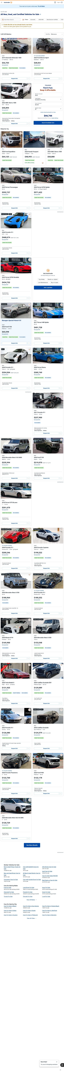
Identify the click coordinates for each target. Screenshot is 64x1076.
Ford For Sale (7, 887)
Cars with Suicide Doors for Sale (32, 879)
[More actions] (29, 78)
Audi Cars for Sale (47, 871)
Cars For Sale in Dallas (10, 910)
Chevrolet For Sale (9, 892)
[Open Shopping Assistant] (62, 1065)
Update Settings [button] (54, 118)
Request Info (14, 78)
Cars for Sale (4, 11)
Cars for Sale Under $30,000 (50, 876)
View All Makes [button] (31, 900)
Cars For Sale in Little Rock (49, 910)
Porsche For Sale (27, 892)
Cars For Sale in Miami (10, 906)
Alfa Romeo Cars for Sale (49, 867)
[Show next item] (28, 310)
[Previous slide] (3, 148)
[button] (55, 2)
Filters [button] (26, 19)
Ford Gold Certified (40, 55)
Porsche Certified (8, 545)
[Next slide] (61, 148)
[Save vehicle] (29, 40)
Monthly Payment (38, 93)
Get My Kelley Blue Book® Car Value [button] (48, 112)
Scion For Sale (46, 892)
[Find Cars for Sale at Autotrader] (8, 2)
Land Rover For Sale (28, 887)
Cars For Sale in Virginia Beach (50, 906)
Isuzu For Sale (46, 887)
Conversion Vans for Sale (11, 879)
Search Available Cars (48, 122)
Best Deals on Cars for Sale (49, 880)
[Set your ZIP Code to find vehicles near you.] (40, 14)
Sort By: (48, 34)
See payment (5, 65)
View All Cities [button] (31, 918)
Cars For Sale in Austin (29, 910)
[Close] (57, 1062)
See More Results (32, 845)
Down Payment (38, 103)
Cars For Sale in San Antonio (31, 906)
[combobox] (11, 19)
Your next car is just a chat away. (32, 6)
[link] (22, 68)
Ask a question (48, 287)
